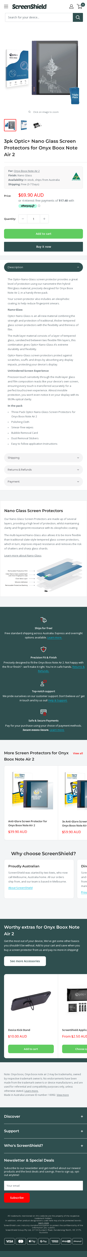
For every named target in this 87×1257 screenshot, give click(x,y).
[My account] (71, 6)
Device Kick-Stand (19, 1030)
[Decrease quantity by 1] (23, 219)
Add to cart (43, 234)
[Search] (78, 17)
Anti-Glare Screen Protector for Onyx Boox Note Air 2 (27, 823)
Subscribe (17, 1198)
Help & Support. (57, 700)
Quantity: (10, 219)
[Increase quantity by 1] (44, 219)
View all (78, 753)
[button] (43, 267)
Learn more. (54, 637)
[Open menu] (6, 6)
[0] (79, 6)
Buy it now (43, 247)
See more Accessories (25, 961)
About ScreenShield (20, 888)
